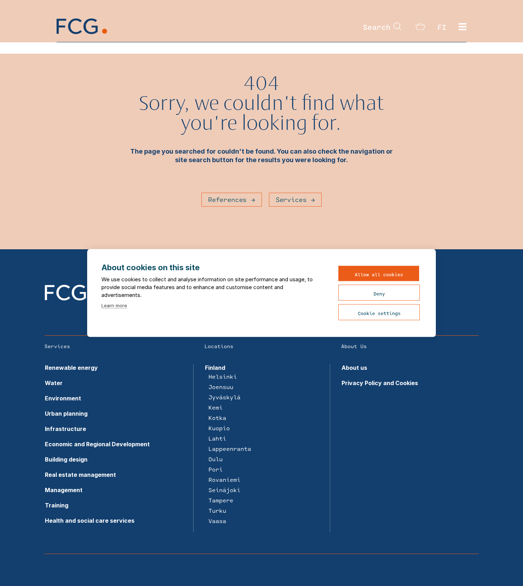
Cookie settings (379, 313)
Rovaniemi (224, 479)
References (227, 199)
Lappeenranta (229, 448)
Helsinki (222, 376)
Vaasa (217, 520)
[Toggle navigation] (462, 27)
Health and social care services (89, 520)
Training (56, 505)
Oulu (215, 458)
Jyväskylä (224, 397)
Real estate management (80, 474)
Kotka (217, 417)
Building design (66, 459)
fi (442, 27)
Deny (379, 293)
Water (54, 383)
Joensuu (220, 386)
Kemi (215, 407)
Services (291, 199)
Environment (63, 398)
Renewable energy (71, 367)
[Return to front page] (82, 32)
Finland (215, 367)
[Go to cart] (420, 27)
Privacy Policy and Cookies (380, 383)
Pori (215, 469)
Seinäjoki (224, 489)
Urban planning (66, 413)
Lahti (217, 438)
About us (354, 367)
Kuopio (219, 427)
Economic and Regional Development (97, 444)
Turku (217, 510)
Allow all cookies (379, 274)
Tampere (220, 500)
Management (64, 490)
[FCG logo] (70, 298)
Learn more (114, 305)
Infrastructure (65, 428)
